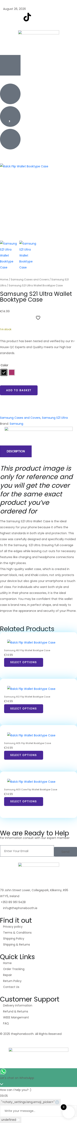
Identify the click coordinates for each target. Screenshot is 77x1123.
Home (4, 279)
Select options (23, 662)
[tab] (16, 451)
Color (4, 365)
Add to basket (18, 390)
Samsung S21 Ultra (55, 418)
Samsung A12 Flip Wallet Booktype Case (27, 696)
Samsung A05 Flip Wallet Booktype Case (27, 743)
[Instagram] (16, 17)
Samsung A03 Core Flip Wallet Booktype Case (30, 789)
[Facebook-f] (5, 17)
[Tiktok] (27, 1040)
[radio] (4, 372)
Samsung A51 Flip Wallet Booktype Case (27, 650)
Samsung (16, 424)
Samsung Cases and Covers (30, 279)
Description (16, 451)
